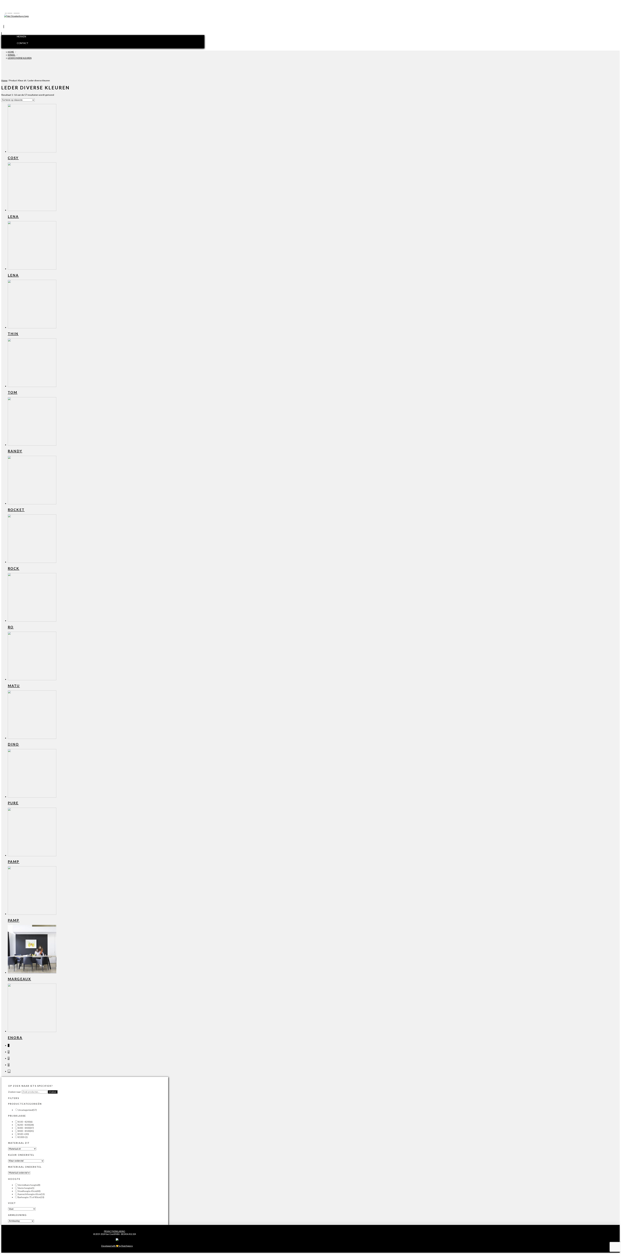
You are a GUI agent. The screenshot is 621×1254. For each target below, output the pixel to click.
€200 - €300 (26, 1124)
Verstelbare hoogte (29, 1185)
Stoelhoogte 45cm (29, 1191)
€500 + (23, 1134)
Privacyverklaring (114, 1231)
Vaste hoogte (26, 1188)
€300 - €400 (26, 1127)
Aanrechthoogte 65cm (31, 1194)
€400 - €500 (26, 1131)
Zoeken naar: (14, 1091)
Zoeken (52, 1092)
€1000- (23, 1137)
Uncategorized (27, 1110)
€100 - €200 (25, 1121)
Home (4, 80)
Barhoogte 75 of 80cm (31, 1197)
